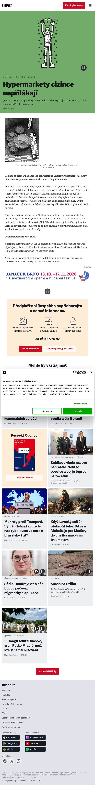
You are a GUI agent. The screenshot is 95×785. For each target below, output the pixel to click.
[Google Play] (11, 743)
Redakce (6, 690)
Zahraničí (7, 516)
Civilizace (7, 77)
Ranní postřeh (12, 578)
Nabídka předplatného (12, 704)
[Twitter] (12, 763)
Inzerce (5, 708)
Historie (53, 516)
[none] (34, 157)
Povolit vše (77, 411)
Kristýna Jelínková (57, 481)
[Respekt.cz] (7, 5)
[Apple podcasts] (35, 737)
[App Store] (11, 737)
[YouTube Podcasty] (35, 743)
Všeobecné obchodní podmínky (16, 718)
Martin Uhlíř (8, 108)
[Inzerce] (47, 276)
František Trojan (70, 481)
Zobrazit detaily (80, 404)
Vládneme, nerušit (67, 457)
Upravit (45, 411)
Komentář (11, 636)
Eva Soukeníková (10, 424)
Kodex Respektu (9, 699)
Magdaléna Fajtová (11, 540)
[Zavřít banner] (91, 372)
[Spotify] (35, 749)
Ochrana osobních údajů (13, 722)
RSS (4, 713)
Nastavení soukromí (11, 727)
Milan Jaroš (55, 596)
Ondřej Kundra (56, 424)
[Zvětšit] (22, 140)
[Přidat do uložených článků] (88, 450)
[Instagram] (19, 763)
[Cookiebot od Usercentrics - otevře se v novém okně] (75, 372)
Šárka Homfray (9, 598)
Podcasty (57, 457)
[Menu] (90, 5)
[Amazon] (11, 749)
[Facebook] (5, 763)
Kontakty (6, 695)
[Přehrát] (82, 450)
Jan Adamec (55, 545)
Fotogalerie (55, 578)
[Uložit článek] (84, 68)
